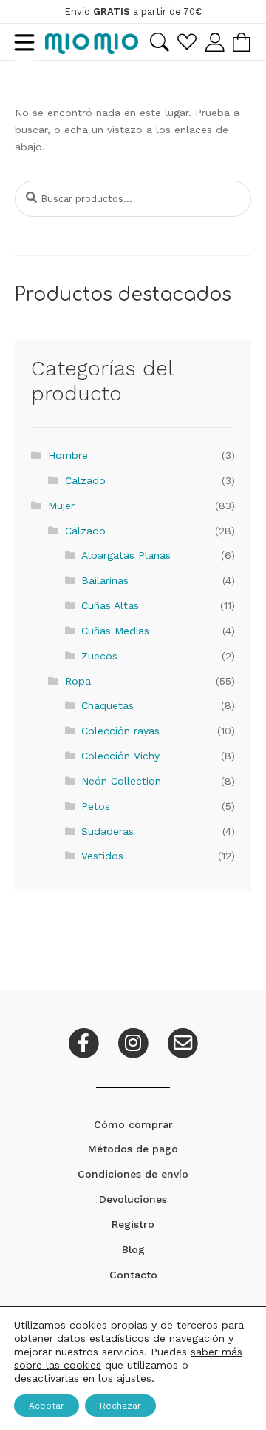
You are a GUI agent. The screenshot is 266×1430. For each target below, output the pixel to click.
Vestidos (102, 856)
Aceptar (46, 1405)
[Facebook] (85, 1041)
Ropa (78, 681)
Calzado (85, 480)
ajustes (134, 1378)
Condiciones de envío (133, 1174)
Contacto (133, 1274)
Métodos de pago (133, 1149)
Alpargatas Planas (126, 555)
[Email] (182, 1041)
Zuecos (99, 656)
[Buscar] (159, 42)
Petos (95, 806)
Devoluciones (133, 1199)
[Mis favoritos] (187, 42)
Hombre (68, 455)
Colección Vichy (120, 756)
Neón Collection (121, 781)
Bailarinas (105, 580)
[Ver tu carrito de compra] (241, 42)
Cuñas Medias (115, 631)
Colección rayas (120, 730)
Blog (133, 1249)
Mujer (61, 505)
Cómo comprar (133, 1124)
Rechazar (120, 1405)
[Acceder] (215, 42)
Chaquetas (107, 705)
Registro (133, 1224)
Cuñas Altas (110, 605)
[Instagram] (135, 1041)
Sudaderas (107, 831)
